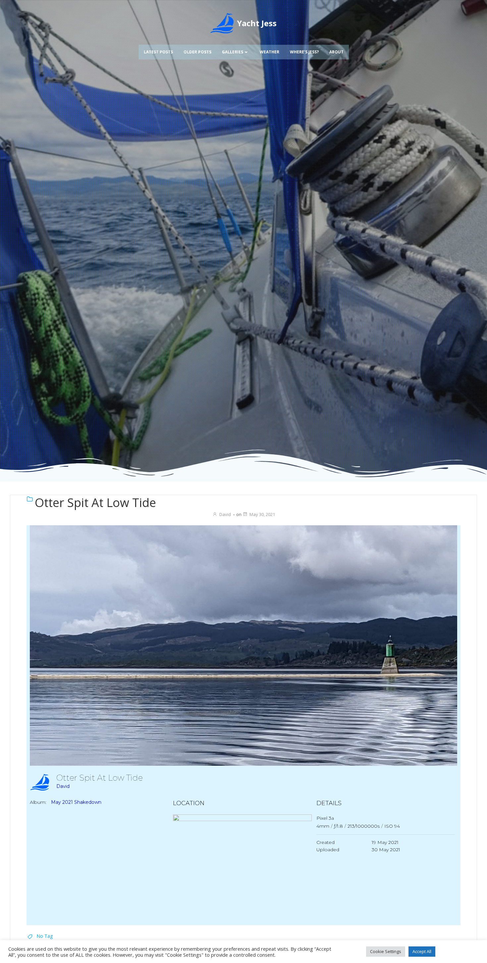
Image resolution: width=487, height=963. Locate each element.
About (336, 52)
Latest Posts (158, 52)
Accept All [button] (421, 951)
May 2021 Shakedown (76, 802)
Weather (269, 52)
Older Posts (197, 52)
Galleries (232, 52)
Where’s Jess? (304, 52)
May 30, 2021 (262, 514)
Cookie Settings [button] (385, 951)
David (225, 514)
